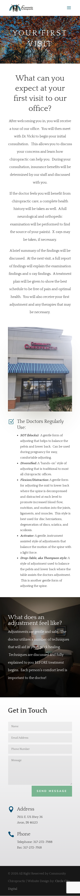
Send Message (52, 791)
